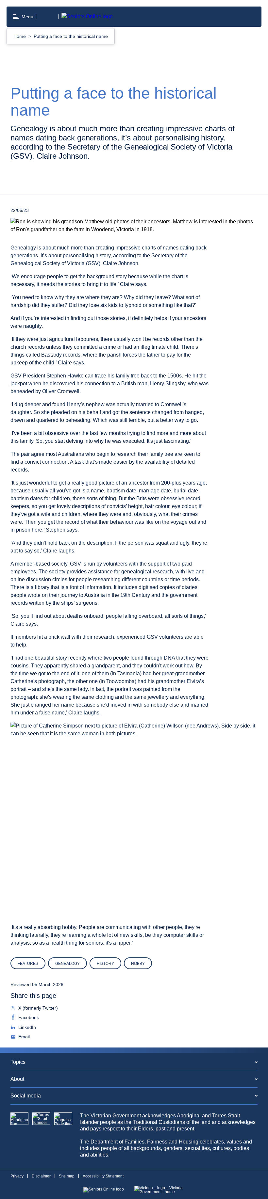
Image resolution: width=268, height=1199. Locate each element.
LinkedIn (26, 1027)
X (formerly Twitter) (37, 1008)
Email (23, 1037)
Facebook (28, 1018)
